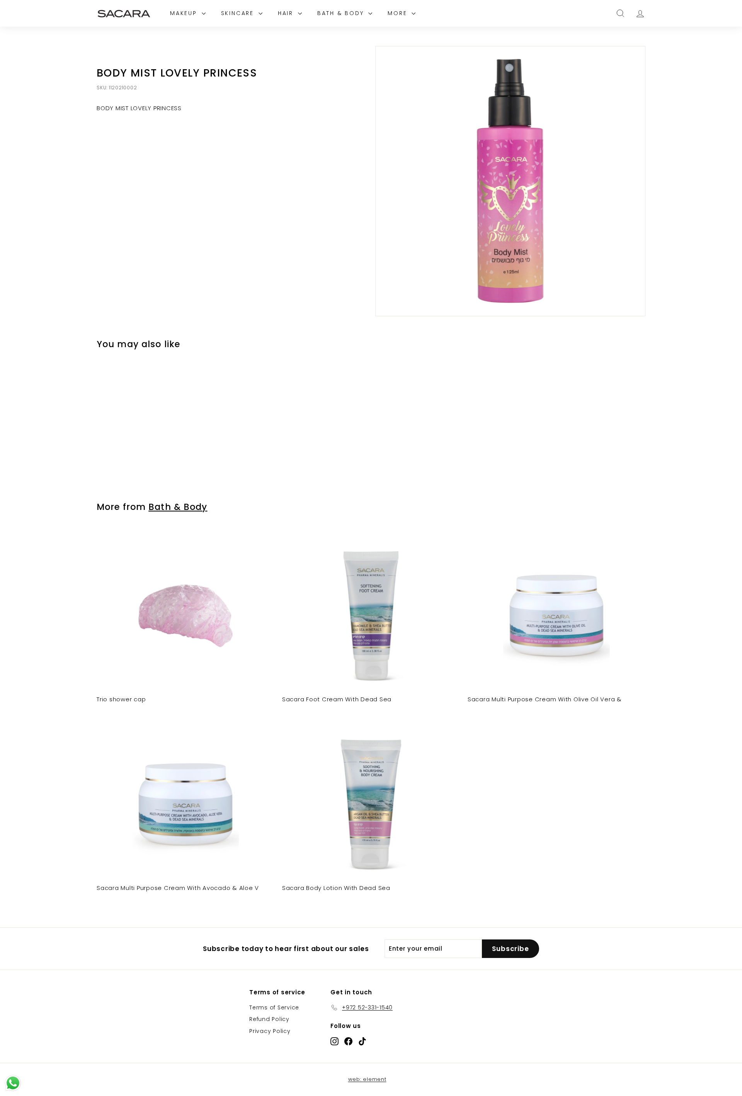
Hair (287, 13)
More (399, 13)
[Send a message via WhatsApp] (13, 1083)
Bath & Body (342, 13)
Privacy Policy (270, 1031)
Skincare (239, 13)
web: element (367, 1079)
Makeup (185, 13)
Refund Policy (269, 1019)
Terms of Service (274, 1007)
